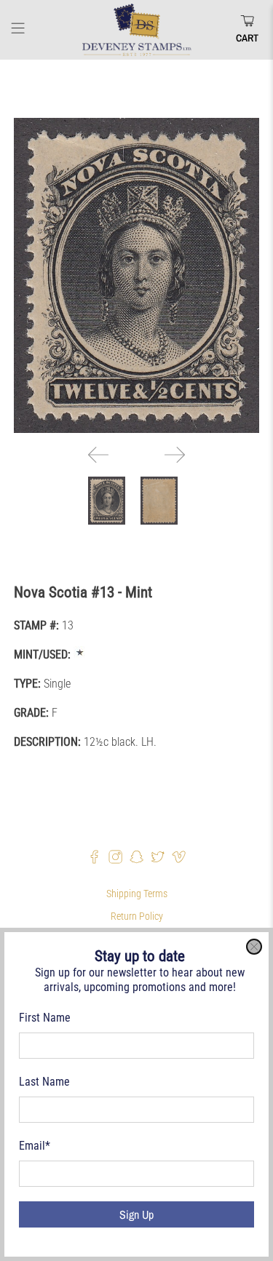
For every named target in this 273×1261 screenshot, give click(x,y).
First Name (45, 1018)
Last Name (44, 1082)
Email (34, 1146)
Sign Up (136, 1214)
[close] (254, 946)
